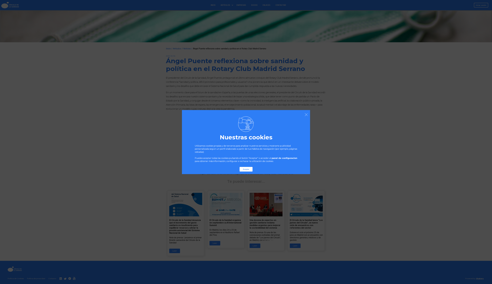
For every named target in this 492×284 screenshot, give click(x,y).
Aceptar (246, 169)
